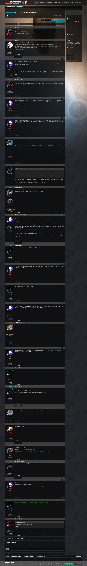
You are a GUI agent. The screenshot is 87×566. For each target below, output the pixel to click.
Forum (36, 2)
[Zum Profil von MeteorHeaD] (10, 428)
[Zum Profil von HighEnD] (10, 466)
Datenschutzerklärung (14, 559)
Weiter (22, 538)
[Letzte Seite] (24, 24)
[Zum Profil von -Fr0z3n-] (10, 170)
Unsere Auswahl (78, 2)
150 (10, 471)
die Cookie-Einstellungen (20, 564)
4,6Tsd (10, 148)
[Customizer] (24, 6)
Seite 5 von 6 (29, 538)
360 (10, 69)
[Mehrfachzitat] (16, 38)
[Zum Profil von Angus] (10, 142)
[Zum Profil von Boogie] (10, 450)
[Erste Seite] (6, 24)
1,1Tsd (10, 434)
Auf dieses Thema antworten (58, 19)
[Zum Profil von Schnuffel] (10, 327)
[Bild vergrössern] (28, 42)
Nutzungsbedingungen (22, 563)
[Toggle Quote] (16, 168)
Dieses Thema (77, 6)
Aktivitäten (71, 2)
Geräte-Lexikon (57, 2)
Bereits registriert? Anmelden (10, 6)
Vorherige (9, 538)
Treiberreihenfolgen (49, 2)
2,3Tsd (10, 89)
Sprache (7, 559)
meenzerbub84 (71, 18)
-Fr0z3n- (70, 21)
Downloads (42, 2)
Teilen (56, 15)
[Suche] (81, 6)
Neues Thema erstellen (46, 19)
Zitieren (18, 38)
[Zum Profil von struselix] (10, 250)
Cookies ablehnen (78, 563)
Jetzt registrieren (20, 6)
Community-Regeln (38, 563)
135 (10, 50)
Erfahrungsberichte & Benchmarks (19, 16)
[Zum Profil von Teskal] (10, 45)
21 (10, 455)
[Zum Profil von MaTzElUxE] (10, 84)
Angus (78, 21)
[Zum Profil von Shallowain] (10, 412)
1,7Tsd (10, 175)
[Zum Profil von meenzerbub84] (7, 15)
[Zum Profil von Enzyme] (10, 32)
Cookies (19, 559)
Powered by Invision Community (76, 559)
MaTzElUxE (79, 18)
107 (10, 37)
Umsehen (64, 2)
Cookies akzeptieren (69, 563)
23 (10, 418)
